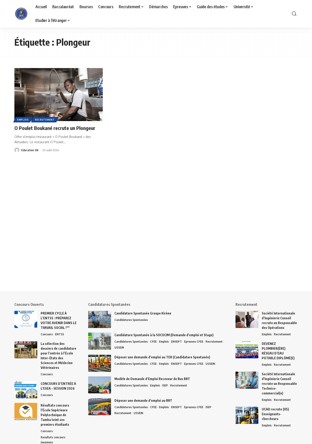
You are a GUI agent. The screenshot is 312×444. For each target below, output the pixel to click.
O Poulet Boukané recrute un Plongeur (54, 128)
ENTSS (59, 334)
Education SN (29, 150)
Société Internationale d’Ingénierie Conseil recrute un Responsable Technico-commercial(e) (279, 383)
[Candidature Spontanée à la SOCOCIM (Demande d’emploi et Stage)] (99, 341)
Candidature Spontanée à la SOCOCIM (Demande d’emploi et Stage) (164, 335)
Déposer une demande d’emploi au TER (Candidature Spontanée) (162, 357)
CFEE (153, 341)
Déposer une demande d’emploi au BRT (143, 400)
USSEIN (119, 347)
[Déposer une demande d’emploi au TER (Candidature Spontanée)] (99, 363)
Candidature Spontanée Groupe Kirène (142, 313)
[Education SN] (21, 14)
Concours (47, 334)
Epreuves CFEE (193, 341)
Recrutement (45, 119)
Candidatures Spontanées (131, 320)
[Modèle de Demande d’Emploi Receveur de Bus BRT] (99, 385)
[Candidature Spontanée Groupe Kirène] (99, 319)
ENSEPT (176, 341)
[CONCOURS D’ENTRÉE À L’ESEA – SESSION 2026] (25, 389)
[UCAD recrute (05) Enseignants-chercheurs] (246, 415)
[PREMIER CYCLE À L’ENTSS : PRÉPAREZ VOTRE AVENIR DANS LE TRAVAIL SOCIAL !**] (25, 319)
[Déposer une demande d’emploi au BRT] (99, 406)
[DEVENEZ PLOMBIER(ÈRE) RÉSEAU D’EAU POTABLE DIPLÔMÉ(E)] (246, 349)
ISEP (165, 385)
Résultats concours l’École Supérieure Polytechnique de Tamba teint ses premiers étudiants (55, 414)
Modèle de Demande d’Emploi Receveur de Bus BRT (152, 379)
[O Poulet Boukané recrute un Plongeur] (58, 94)
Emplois (23, 119)
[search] (294, 14)
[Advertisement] (142, 259)
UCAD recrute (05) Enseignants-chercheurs (275, 414)
